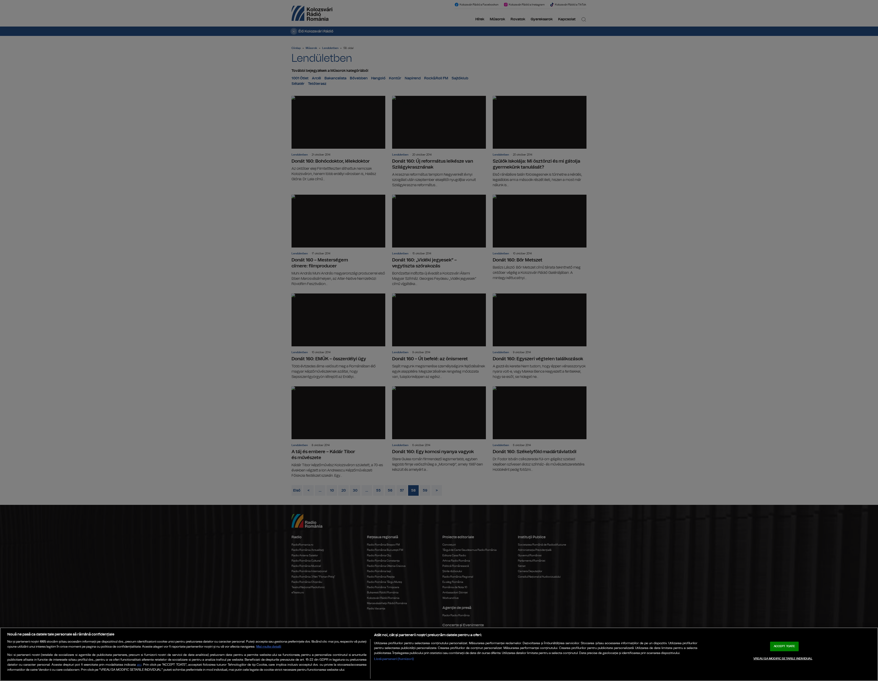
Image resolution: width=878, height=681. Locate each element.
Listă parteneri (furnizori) (394, 659)
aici (139, 664)
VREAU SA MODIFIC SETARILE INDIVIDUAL (782, 658)
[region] (439, 654)
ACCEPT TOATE (784, 646)
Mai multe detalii (268, 646)
